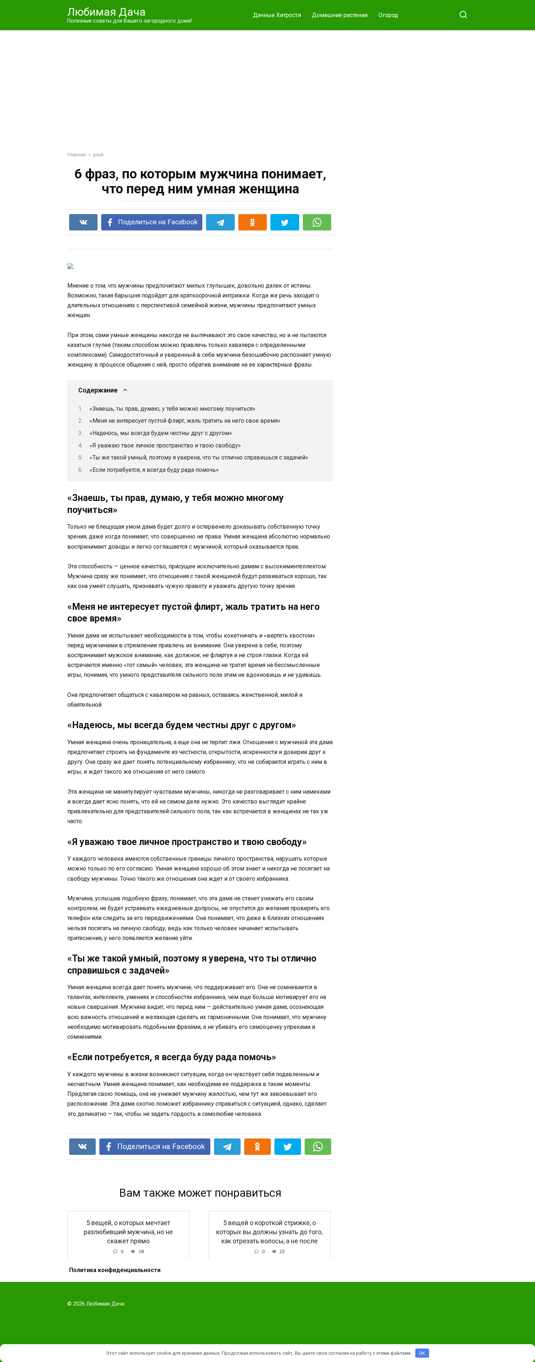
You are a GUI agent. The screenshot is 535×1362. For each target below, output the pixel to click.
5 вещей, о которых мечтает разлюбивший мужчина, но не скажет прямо (128, 1231)
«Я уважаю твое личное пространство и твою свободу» (165, 445)
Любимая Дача (106, 11)
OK (422, 1353)
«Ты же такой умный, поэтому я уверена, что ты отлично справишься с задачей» (199, 457)
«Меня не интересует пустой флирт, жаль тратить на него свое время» (185, 420)
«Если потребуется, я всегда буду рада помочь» (154, 469)
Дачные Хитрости (277, 15)
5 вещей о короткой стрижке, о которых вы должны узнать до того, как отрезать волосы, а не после (269, 1231)
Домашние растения (340, 15)
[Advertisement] (267, 85)
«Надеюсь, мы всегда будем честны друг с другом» (161, 433)
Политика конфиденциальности (114, 1270)
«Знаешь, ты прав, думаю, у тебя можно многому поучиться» (172, 408)
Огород (388, 15)
